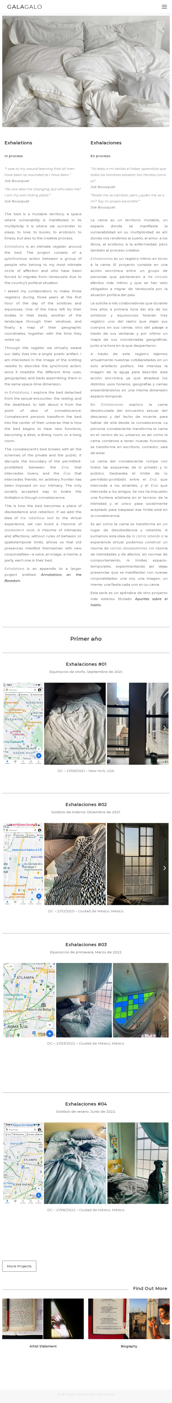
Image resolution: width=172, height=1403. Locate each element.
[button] (7, 728)
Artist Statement (43, 1346)
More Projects (19, 1266)
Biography (129, 1346)
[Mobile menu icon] (164, 7)
